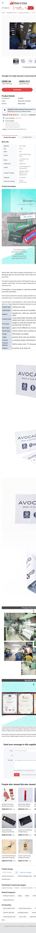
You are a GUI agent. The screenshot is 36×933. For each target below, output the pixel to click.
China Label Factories (9, 908)
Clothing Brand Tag (8, 900)
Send (16, 774)
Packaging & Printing (12, 12)
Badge (20, 896)
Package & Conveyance (23, 12)
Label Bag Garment (23, 912)
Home (3, 12)
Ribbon (27, 896)
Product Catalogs (26, 872)
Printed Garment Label (9, 917)
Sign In (4, 129)
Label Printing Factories (25, 908)
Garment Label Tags (8, 912)
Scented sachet (6, 879)
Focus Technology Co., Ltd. (22, 926)
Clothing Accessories (8, 896)
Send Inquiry (17, 90)
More (3, 920)
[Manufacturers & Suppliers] (18, 3)
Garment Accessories (7, 876)
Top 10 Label (22, 917)
